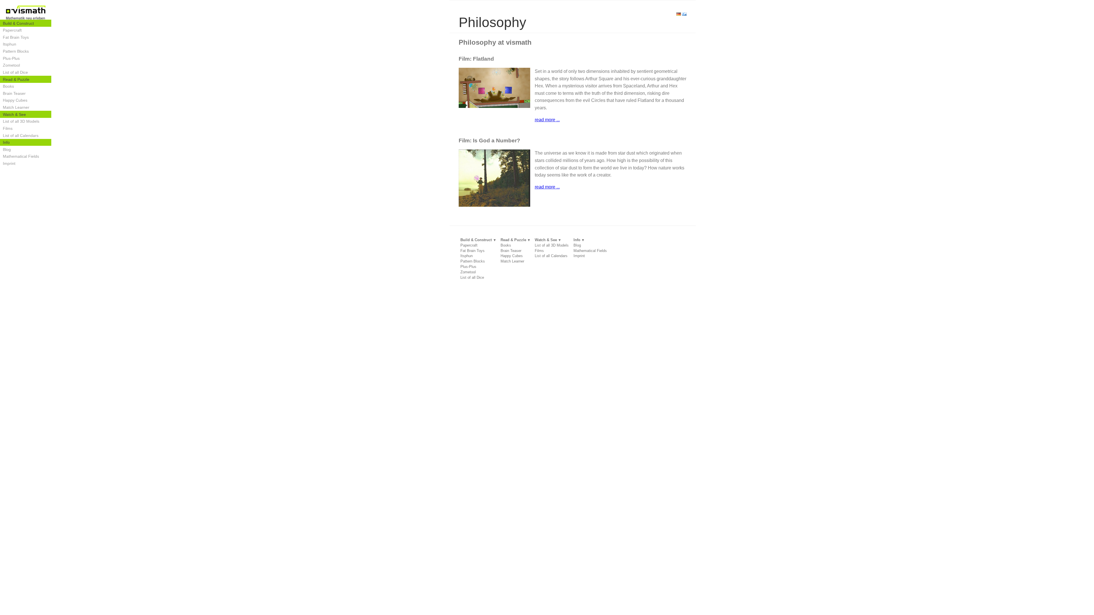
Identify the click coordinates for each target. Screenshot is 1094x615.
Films (8, 128)
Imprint (9, 163)
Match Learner (16, 107)
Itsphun (9, 44)
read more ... (547, 119)
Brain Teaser (14, 93)
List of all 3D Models (21, 121)
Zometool (11, 65)
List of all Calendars (20, 135)
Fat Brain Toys (16, 37)
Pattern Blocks (16, 51)
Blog (7, 149)
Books (8, 86)
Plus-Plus (11, 58)
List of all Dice (15, 72)
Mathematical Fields (21, 156)
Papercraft (12, 30)
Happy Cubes (15, 100)
